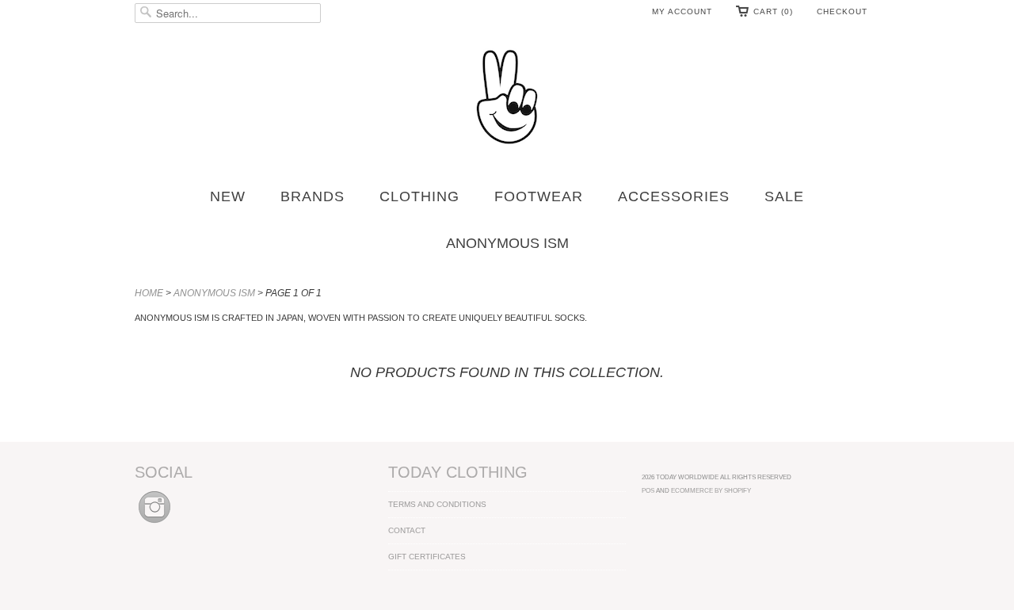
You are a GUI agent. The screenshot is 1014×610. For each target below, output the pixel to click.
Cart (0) (773, 11)
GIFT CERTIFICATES (427, 556)
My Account (682, 11)
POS (648, 490)
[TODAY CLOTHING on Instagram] (154, 524)
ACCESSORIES (674, 196)
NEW (228, 196)
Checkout (842, 11)
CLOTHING (419, 196)
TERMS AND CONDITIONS (437, 504)
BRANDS (312, 196)
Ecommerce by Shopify (711, 490)
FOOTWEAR (538, 196)
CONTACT (406, 530)
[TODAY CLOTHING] (507, 98)
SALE (784, 196)
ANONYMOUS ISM (507, 243)
